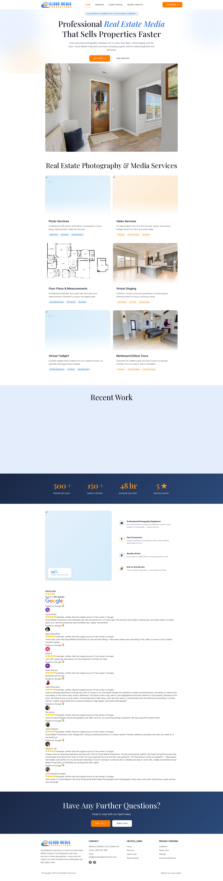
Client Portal (115, 4)
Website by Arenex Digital (171, 873)
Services (99, 4)
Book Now (98, 58)
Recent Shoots (135, 4)
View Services (122, 58)
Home (87, 4)
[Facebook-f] (90, 862)
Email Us (99, 823)
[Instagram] (94, 862)
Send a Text (122, 823)
